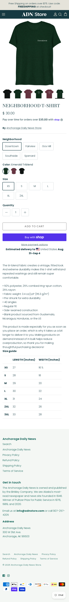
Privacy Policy (11, 455)
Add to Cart (34, 226)
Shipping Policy (12, 465)
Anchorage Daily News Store (24, 128)
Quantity (8, 205)
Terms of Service (13, 471)
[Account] (54, 14)
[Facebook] (4, 575)
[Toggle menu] (3, 14)
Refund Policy (11, 460)
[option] (34, 53)
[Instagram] (8, 575)
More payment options (34, 244)
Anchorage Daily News (16, 449)
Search (7, 444)
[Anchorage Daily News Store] (34, 14)
